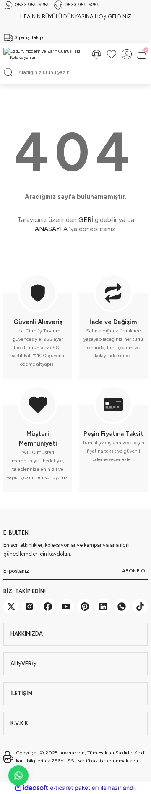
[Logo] (43, 54)
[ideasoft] (31, 788)
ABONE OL (135, 571)
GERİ (85, 220)
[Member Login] (127, 54)
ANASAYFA (51, 229)
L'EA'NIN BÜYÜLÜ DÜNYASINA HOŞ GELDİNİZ (75, 16)
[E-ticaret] (74, 788)
